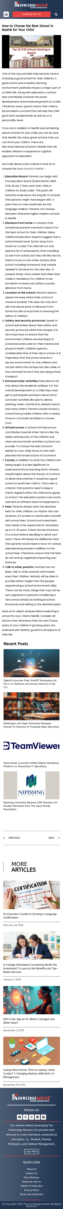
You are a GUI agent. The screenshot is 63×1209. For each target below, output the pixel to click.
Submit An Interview (31, 1186)
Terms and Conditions (31, 1194)
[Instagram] (31, 1117)
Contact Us (31, 1173)
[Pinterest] (43, 1117)
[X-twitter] (25, 1117)
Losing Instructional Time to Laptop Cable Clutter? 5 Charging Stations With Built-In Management (29, 1073)
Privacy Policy (31, 1190)
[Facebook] (19, 1117)
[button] (6, 14)
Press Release (31, 1177)
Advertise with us (31, 1181)
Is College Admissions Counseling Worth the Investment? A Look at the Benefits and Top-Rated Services (30, 968)
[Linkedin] (37, 1117)
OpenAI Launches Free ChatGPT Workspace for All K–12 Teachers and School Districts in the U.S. (30, 684)
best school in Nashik (30, 169)
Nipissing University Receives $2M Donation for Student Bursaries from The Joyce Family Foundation (31, 806)
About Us (31, 1169)
